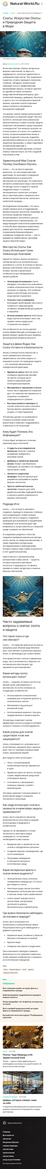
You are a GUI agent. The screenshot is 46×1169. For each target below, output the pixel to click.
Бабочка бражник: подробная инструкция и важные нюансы (23, 996)
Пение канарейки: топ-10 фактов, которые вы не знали (23, 1003)
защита (30, 969)
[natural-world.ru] (5, 3)
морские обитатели (10, 973)
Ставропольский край (10, 1097)
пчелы (5, 1051)
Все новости (8, 1135)
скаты (13, 13)
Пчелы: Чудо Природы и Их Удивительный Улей (23, 1047)
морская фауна (15, 969)
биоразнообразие (11, 1142)
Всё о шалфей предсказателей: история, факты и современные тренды (23, 1009)
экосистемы (8, 1156)
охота (24, 969)
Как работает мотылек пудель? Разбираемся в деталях (23, 1016)
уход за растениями (11, 1160)
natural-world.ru (15, 1123)
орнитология (8, 1153)
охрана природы (10, 1146)
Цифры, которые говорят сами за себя (23, 1092)
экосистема (8, 1149)
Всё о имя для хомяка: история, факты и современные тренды (23, 989)
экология (7, 1139)
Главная (5, 13)
